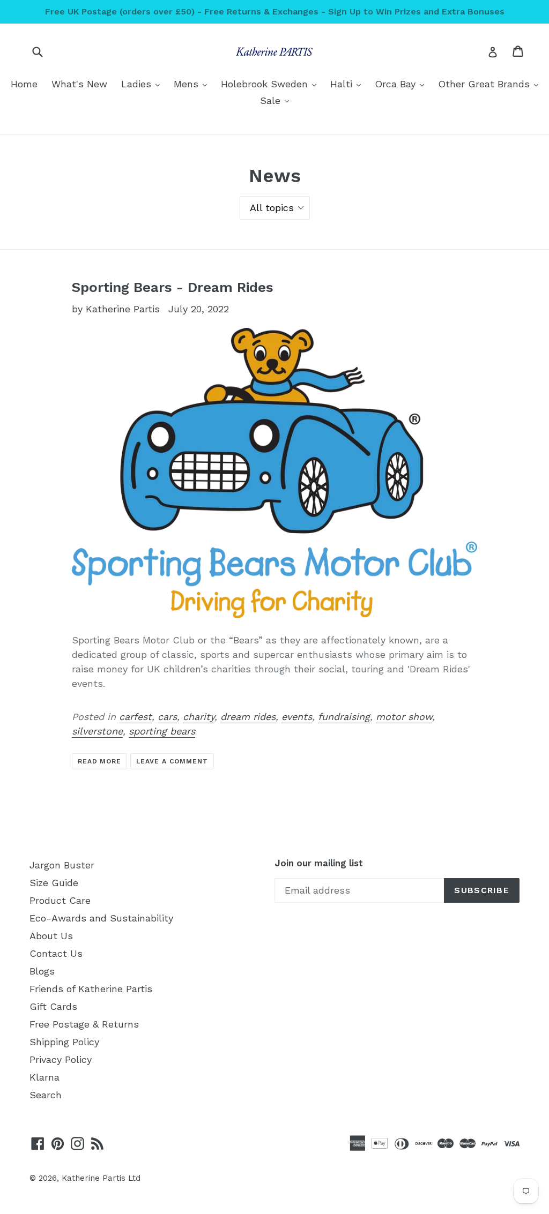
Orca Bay (402, 83)
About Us (51, 935)
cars (167, 716)
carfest (135, 716)
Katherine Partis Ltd (101, 1178)
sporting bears (162, 731)
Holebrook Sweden (271, 83)
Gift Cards (53, 1006)
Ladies (143, 83)
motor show (404, 716)
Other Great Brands (491, 83)
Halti (348, 83)
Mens (193, 83)
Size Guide (53, 882)
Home (24, 83)
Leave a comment (171, 761)
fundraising (344, 716)
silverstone (97, 731)
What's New (79, 83)
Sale (277, 100)
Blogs (42, 971)
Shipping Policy (64, 1041)
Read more (100, 761)
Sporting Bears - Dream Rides (172, 287)
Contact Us (56, 953)
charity (198, 716)
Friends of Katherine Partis (90, 988)
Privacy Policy (60, 1059)
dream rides (248, 716)
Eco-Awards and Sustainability (101, 918)
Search (45, 1094)
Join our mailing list (318, 863)
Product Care (60, 900)
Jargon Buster (61, 865)
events (296, 716)
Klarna (44, 1077)
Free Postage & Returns (84, 1024)
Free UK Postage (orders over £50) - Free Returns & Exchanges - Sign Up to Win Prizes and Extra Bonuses (275, 11)
